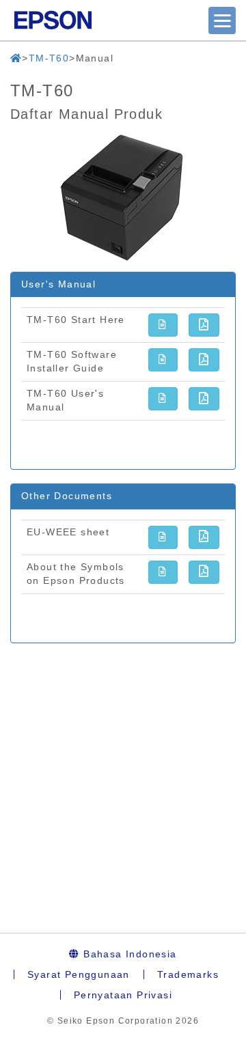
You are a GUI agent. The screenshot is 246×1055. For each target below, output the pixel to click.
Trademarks (188, 974)
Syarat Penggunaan (78, 974)
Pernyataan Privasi (123, 994)
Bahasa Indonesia (128, 953)
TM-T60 (49, 58)
